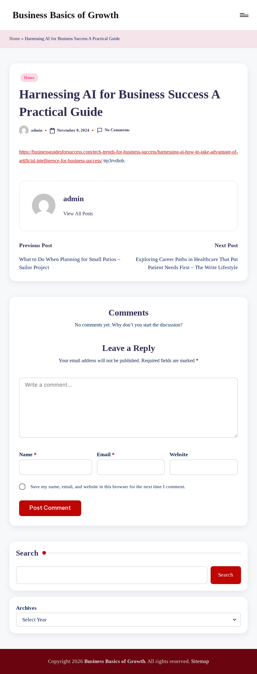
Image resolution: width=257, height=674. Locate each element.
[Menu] (244, 15)
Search (27, 553)
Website (179, 454)
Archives (26, 608)
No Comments (117, 130)
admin (73, 199)
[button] (78, 214)
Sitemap (200, 661)
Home (14, 38)
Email (106, 454)
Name (28, 454)
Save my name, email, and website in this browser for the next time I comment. (107, 486)
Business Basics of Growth (66, 15)
